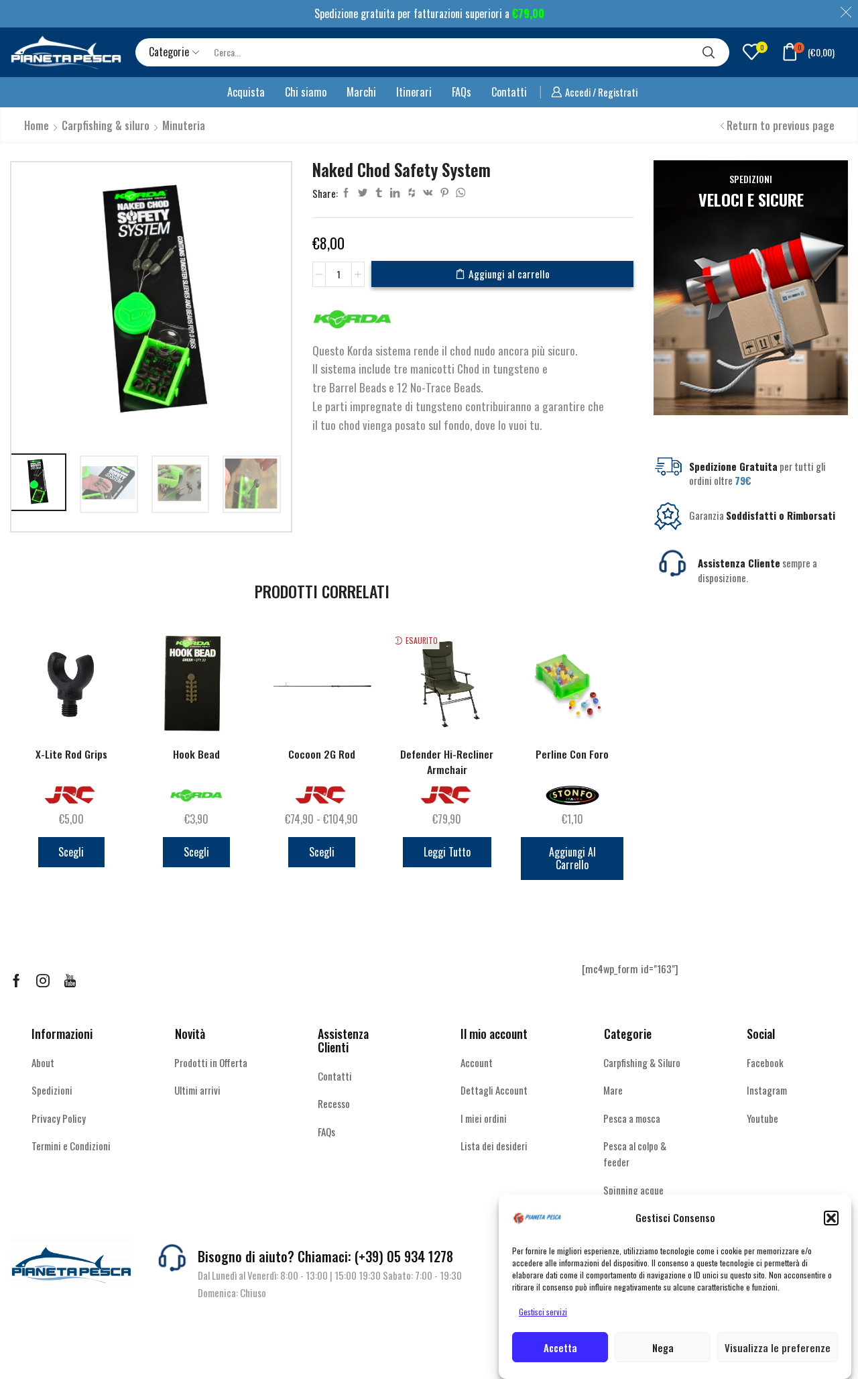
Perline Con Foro (572, 754)
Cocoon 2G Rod (321, 754)
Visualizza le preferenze (778, 1347)
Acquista (246, 92)
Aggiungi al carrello (509, 273)
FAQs (461, 92)
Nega (663, 1347)
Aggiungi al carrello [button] (572, 858)
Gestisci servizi (543, 1311)
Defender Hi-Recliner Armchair (446, 762)
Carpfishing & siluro (105, 125)
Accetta (560, 1347)
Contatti (509, 92)
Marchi (361, 92)
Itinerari (414, 92)
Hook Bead (196, 754)
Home (36, 125)
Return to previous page (781, 125)
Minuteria (183, 125)
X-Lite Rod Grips (71, 754)
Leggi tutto (447, 852)
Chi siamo (305, 92)
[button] (831, 1218)
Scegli (71, 852)
